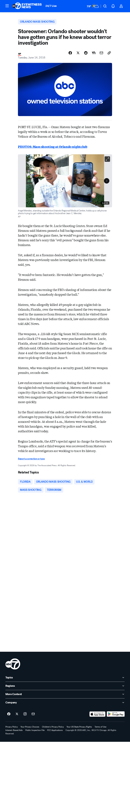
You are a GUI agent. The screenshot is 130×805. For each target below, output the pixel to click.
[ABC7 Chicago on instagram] (25, 714)
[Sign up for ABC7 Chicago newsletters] (33, 714)
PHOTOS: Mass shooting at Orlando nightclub (52, 146)
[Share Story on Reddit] (86, 53)
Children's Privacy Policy (53, 727)
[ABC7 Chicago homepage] (27, 6)
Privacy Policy (11, 727)
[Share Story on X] (78, 53)
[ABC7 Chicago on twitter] (17, 714)
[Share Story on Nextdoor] (93, 53)
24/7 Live (51, 6)
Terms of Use (100, 727)
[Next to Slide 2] (106, 181)
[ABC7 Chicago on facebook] (8, 714)
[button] (7, 5)
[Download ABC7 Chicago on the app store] (97, 714)
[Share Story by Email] (101, 53)
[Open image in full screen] (107, 159)
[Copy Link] (109, 53)
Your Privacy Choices (29, 727)
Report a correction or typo (31, 458)
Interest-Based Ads (14, 730)
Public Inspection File (35, 730)
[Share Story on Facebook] (70, 53)
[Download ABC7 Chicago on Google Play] (116, 714)
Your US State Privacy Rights (79, 727)
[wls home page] (12, 664)
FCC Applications (55, 730)
